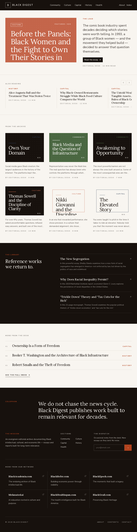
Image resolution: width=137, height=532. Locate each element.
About (122, 5)
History (88, 5)
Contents (113, 522)
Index (129, 5)
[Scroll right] (129, 82)
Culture (67, 5)
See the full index (16, 375)
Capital (78, 5)
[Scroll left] (123, 82)
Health (99, 5)
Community (55, 5)
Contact (127, 522)
